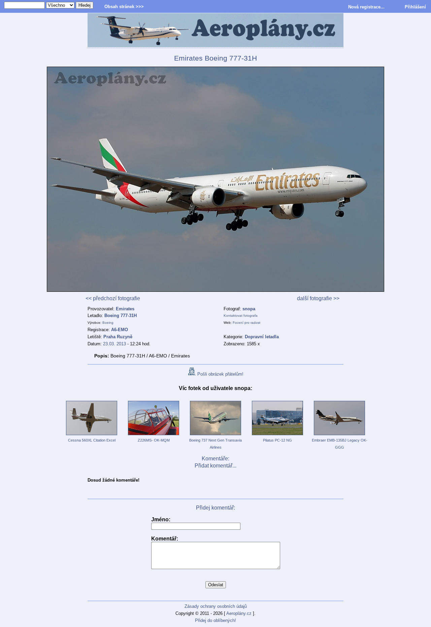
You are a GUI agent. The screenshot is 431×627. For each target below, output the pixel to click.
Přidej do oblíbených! (215, 620)
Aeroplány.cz (239, 613)
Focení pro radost (246, 322)
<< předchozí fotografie (113, 298)
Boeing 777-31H (120, 315)
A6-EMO (119, 329)
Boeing (107, 322)
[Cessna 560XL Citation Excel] (91, 435)
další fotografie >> (318, 298)
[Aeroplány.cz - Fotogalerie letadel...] (215, 30)
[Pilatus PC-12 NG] (277, 435)
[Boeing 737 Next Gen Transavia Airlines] (215, 435)
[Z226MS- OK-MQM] (153, 435)
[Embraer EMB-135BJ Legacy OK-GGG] (339, 435)
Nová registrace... (366, 6)
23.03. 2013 (114, 343)
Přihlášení (415, 6)
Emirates (125, 308)
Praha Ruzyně (117, 336)
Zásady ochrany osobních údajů (216, 606)
